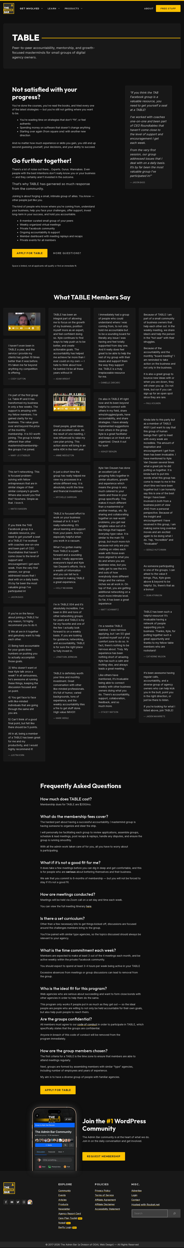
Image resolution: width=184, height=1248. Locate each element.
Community (64, 1190)
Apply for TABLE (30, 253)
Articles (62, 1199)
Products (72, 8)
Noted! (62, 1222)
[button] (42, 8)
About (149, 8)
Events (62, 1195)
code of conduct (87, 1024)
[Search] (174, 1213)
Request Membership (103, 1156)
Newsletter (64, 1209)
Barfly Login (65, 1227)
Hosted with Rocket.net (145, 1204)
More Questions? (67, 253)
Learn (52, 8)
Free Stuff (168, 8)
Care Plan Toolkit (67, 1218)
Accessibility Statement (107, 1209)
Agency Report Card (69, 1213)
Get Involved (29, 8)
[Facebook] (5, 1202)
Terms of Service (104, 1195)
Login (134, 1195)
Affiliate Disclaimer (105, 1204)
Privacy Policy (102, 1190)
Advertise (136, 1190)
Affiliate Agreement (105, 1199)
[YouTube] (11, 1202)
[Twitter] (18, 1202)
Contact (135, 1199)
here (88, 906)
